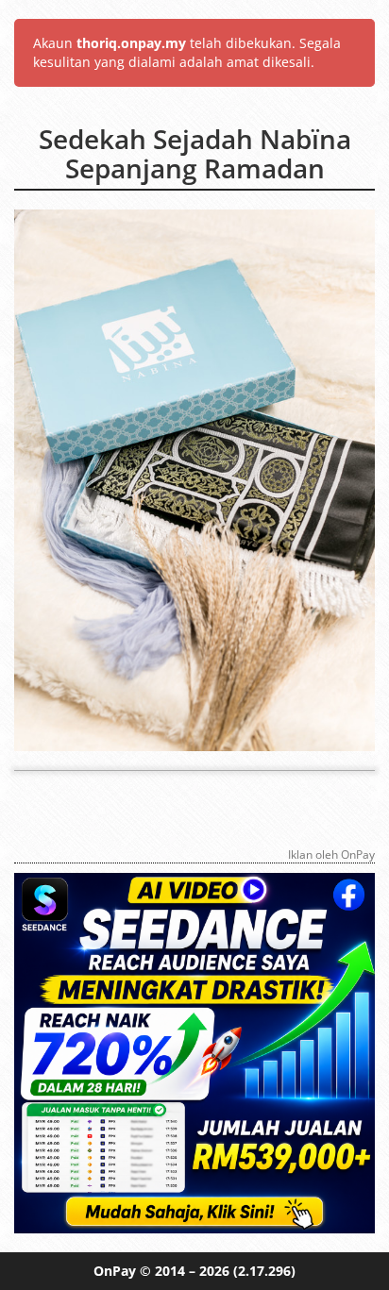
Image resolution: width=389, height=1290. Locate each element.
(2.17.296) (264, 1271)
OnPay (114, 1271)
